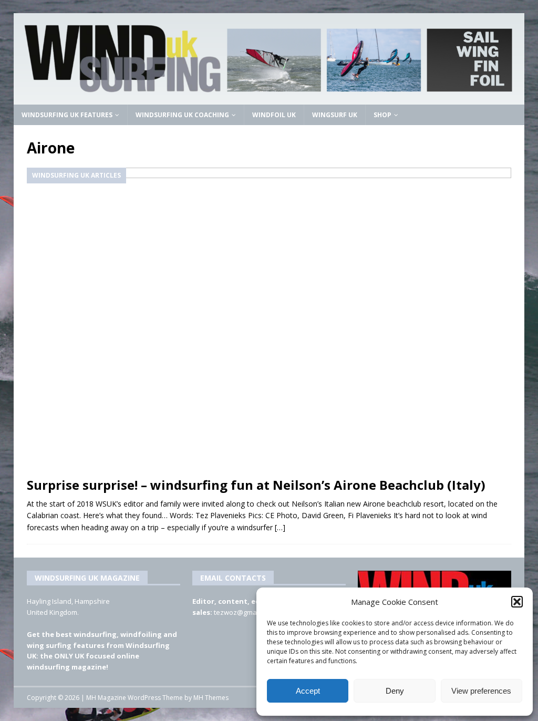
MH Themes (211, 697)
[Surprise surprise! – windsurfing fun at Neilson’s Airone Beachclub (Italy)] (269, 319)
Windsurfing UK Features (67, 114)
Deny (395, 690)
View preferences (481, 690)
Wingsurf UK (334, 114)
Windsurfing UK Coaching (182, 114)
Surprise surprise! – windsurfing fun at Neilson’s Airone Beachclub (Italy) (256, 484)
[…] (280, 527)
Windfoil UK (274, 114)
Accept (308, 690)
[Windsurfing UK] (269, 98)
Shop (382, 114)
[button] (517, 601)
